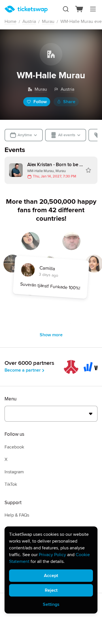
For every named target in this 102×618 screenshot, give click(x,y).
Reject (51, 590)
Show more (51, 335)
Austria (29, 21)
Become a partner (23, 370)
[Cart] (79, 9)
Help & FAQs (17, 515)
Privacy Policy (52, 555)
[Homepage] (26, 9)
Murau (48, 21)
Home (10, 21)
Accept (51, 575)
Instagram (14, 472)
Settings (51, 604)
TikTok (11, 484)
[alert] (51, 569)
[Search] (65, 9)
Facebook (14, 447)
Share (69, 102)
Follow (40, 102)
